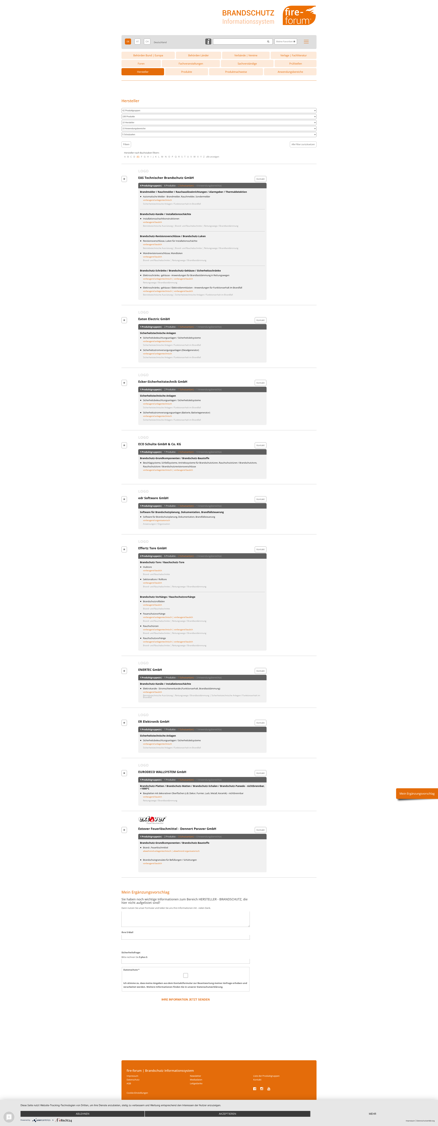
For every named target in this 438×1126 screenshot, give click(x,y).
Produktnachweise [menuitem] (236, 71)
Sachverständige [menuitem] (247, 63)
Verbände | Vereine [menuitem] (245, 55)
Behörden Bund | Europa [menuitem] (148, 55)
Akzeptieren (227, 1113)
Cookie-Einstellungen (137, 1092)
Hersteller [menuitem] (143, 71)
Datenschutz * (131, 969)
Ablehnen (82, 1113)
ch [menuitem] (147, 41)
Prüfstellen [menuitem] (295, 63)
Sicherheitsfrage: (131, 952)
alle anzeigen (212, 156)
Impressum (410, 1121)
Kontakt (260, 178)
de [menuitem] (128, 41)
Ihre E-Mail (127, 932)
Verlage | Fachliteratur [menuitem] (293, 55)
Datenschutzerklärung (425, 1121)
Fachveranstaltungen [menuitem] (191, 63)
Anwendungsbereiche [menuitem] (290, 71)
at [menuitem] (137, 41)
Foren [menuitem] (141, 63)
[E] (138, 156)
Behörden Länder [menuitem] (198, 55)
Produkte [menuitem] (186, 71)
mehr (372, 1113)
